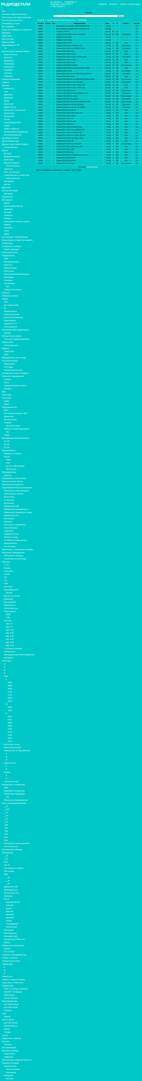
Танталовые (9, 283)
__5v (6, 812)
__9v (6, 819)
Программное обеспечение (14, 478)
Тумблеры (8, 76)
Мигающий (8, 930)
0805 (10, 689)
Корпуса (5, 293)
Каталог (113, 4)
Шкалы (7, 942)
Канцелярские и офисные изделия (17, 240)
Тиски (6, 231)
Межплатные (9, 605)
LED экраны (9, 871)
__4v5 (6, 809)
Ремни (7, 1029)
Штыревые (8, 658)
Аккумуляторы (10, 1066)
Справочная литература (13, 945)
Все (3, 11)
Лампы (5, 299)
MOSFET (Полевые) (13, 992)
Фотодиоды (9, 181)
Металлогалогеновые (13, 317)
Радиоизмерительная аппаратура (17, 488)
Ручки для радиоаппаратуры (17, 339)
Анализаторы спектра (13, 494)
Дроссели (6, 187)
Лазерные (8, 896)
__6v (6, 815)
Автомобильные (13, 426)
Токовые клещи (11, 537)
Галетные (8, 57)
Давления (8, 95)
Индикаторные (10, 311)
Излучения (8, 104)
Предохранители (9, 407)
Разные (7, 1017)
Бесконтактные (10, 54)
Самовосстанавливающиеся (16, 429)
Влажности (9, 88)
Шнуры (7, 457)
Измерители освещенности (16, 509)
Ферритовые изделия (11, 1038)
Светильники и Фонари (12, 849)
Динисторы (9, 160)
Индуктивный (10, 107)
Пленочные (9, 271)
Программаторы (9, 472)
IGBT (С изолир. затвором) (16, 989)
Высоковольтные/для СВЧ (15, 413)
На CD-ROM (9, 952)
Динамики (8, 194)
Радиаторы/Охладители (12, 484)
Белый (9, 908)
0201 (10, 716)
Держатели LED (11, 887)
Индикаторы (7, 197)
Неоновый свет (10, 936)
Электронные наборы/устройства (17, 1060)
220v (6, 840)
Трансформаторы (10, 1001)
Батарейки (8, 1075)
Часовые (10, 1078)
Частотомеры (10, 546)
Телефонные (9, 651)
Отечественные (11, 147)
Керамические (10, 268)
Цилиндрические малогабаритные (19, 655)
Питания (7, 621)
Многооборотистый (12, 747)
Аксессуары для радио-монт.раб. (17, 17)
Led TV (7, 865)
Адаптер (7, 475)
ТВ (5, 48)
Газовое (7, 379)
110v (6, 837)
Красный (10, 918)
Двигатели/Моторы (10, 141)
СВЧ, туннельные (11, 172)
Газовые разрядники (11, 79)
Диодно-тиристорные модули (15, 144)
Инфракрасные (10, 890)
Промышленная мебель (12, 481)
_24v (6, 828)
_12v (6, 822)
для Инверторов (11, 1004)
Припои (7, 333)
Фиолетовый (11, 927)
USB (8, 463)
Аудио (6, 401)
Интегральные (10, 419)
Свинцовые (11, 1072)
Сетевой (7, 1010)
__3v (6, 806)
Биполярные (9, 995)
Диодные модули (11, 163)
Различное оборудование (13, 552)
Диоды (5, 150)
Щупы (6, 234)
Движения (8, 98)
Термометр (9, 531)
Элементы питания (10, 1063)
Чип (7, 286)
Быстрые (8, 153)
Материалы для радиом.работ (15, 330)
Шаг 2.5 (9, 627)
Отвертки (8, 215)
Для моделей (10, 602)
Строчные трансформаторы (14, 955)
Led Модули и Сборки (13, 868)
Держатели (9, 416)
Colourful (9, 905)
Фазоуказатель (10, 543)
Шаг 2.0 (9, 624)
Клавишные (9, 64)
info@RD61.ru (71, 2)
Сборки (7, 772)
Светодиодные (10, 327)
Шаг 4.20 (10, 636)
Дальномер (9, 503)
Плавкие (7, 423)
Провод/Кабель (9, 450)
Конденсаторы (8, 255)
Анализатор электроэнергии (16, 491)
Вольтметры (9, 497)
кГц (7, 797)
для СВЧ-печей (10, 1007)
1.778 (6, 565)
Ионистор (8, 265)
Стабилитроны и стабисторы (16, 175)
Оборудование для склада (14, 358)
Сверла (7, 225)
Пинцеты (8, 218)
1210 (10, 732)
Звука (6, 101)
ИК (5, 308)
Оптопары (8, 367)
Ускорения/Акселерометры (16, 132)
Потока (7, 119)
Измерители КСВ (11, 506)
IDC (5, 577)
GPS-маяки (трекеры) (13, 556)
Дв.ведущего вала (10, 138)
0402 (10, 682)
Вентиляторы (8, 39)
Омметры (8, 522)
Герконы (5, 82)
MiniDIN (9, 593)
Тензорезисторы (11, 781)
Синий (8, 921)
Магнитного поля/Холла (14, 110)
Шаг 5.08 (10, 642)
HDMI (8, 460)
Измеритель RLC (11, 515)
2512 (10, 701)
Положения (9, 116)
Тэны (4, 1013)
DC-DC (7, 447)
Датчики (5, 85)
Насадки (7, 389)
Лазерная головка (10, 296)
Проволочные (10, 763)
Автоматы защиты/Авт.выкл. (14, 14)
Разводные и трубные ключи (16, 221)
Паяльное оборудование (13, 376)
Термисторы (7, 964)
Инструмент (7, 200)
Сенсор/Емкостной (12, 122)
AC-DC (7, 441)
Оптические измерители (15, 525)
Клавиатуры (7, 243)
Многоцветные (10, 933)
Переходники (10, 611)
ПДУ (4, 392)
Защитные (8, 169)
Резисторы (6, 661)
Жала (6, 382)
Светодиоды (7, 853)
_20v (6, 825)
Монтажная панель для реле (17, 843)
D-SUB (7, 574)
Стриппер (8, 228)
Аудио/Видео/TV (11, 590)
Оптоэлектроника (10, 361)
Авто (6, 302)
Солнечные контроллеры (15, 559)
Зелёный (10, 914)
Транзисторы (7, 986)
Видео (6, 404)
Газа (6, 91)
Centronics (8, 571)
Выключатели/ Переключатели (15, 51)
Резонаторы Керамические (16, 800)
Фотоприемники (9, 1047)
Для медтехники (11, 305)
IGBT (6, 354)
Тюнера (7, 1032)
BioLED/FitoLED (13, 902)
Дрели (6, 203)
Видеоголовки (8, 42)
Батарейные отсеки (10, 23)
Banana (7, 568)
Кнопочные (9, 67)
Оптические (9, 113)
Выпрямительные (12, 156)
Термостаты (7, 976)
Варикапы (6, 33)
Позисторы (7, 395)
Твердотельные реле (13, 370)
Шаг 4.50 (10, 639)
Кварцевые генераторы (14, 791)
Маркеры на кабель (12, 453)
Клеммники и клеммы (11, 246)
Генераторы (9, 500)
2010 (10, 698)
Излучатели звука (10, 190)
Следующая (92, 167)
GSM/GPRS (9, 351)
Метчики (7, 212)
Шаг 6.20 (10, 645)
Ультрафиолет (12, 924)
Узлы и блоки (8, 1020)
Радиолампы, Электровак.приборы (17, 549)
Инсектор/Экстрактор (13, 206)
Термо (6, 126)
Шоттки (7, 184)
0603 (10, 686)
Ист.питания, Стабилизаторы (15, 237)
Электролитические (12, 289)
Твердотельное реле (11, 961)
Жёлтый (9, 911)
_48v (6, 831)
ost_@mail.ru (56, 2)
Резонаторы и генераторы (13, 785)
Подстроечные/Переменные (16, 274)
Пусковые (8, 280)
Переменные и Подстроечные (17, 750)
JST (5, 580)
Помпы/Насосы (10, 1026)
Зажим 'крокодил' (11, 249)
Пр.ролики (6, 398)
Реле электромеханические (14, 803)
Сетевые (8, 73)
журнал (7, 948)
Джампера (8, 599)
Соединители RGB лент (14, 939)
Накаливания (10, 320)
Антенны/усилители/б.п (12, 20)
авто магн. (8, 587)
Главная (102, 4)
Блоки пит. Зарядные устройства (16, 30)
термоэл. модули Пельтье (13, 979)
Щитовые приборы (10, 1051)
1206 (10, 692)
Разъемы (6, 562)
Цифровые (9, 1057)
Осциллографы (11, 528)
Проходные (9, 277)
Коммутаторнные (11, 314)
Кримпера (8, 209)
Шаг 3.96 (10, 633)
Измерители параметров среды (18, 512)
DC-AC (7, 444)
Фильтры (6, 1041)
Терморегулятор (11, 534)
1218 (10, 695)
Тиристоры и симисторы (12, 983)
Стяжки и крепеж (9, 958)
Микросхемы (7, 342)
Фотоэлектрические (12, 135)
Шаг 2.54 (10, 630)
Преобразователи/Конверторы (15, 438)
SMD (6, 259)
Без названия (8, 27)
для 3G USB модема (15, 466)
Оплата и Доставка (130, 4)
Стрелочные (9, 1054)
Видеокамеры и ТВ (10, 45)
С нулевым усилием (13, 648)
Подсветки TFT (10, 324)
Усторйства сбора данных (15, 540)
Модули (5, 348)
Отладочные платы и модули (15, 373)
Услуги (5, 1035)
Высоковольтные (11, 262)
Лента (6, 899)
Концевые (8, 70)
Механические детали (12, 336)
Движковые (9, 61)
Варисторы (7, 36)
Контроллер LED (11, 893)
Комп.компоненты (10, 252)
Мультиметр (9, 518)
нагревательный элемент (15, 385)
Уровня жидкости (11, 129)
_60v (6, 834)
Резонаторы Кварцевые (14, 794)
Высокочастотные (12, 596)
